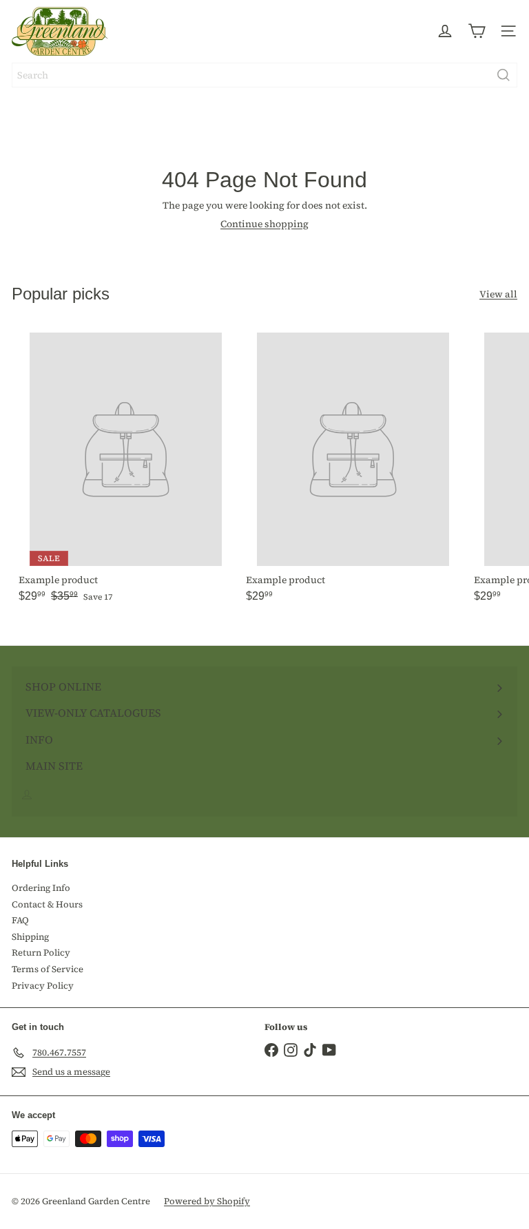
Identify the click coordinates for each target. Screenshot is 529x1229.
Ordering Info (41, 888)
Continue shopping (264, 224)
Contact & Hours (47, 904)
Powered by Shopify (207, 1201)
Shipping (30, 937)
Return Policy (41, 952)
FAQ (20, 920)
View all (498, 294)
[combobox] (264, 75)
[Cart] (476, 31)
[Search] (503, 75)
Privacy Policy (43, 985)
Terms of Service (47, 969)
